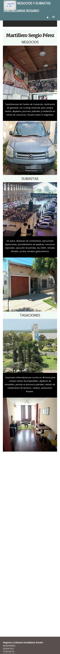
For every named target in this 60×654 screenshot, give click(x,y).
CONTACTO (8, 651)
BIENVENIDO (9, 645)
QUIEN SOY (8, 648)
